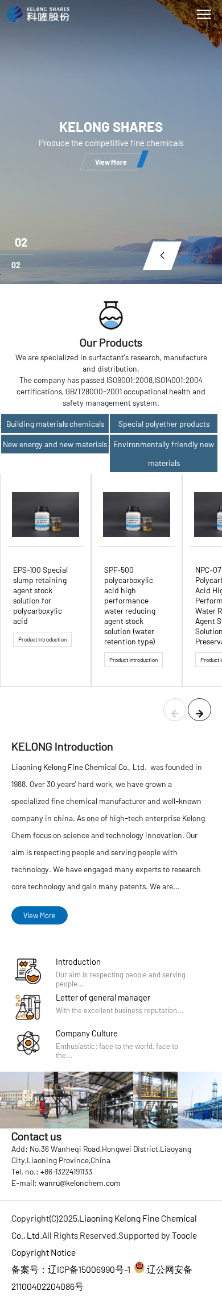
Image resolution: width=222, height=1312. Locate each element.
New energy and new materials (55, 444)
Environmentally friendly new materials (163, 453)
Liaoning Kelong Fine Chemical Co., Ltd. (80, 767)
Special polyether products (163, 423)
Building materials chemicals (55, 423)
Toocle (184, 1235)
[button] (162, 255)
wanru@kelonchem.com (80, 1183)
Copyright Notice (43, 1252)
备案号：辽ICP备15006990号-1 (70, 1269)
